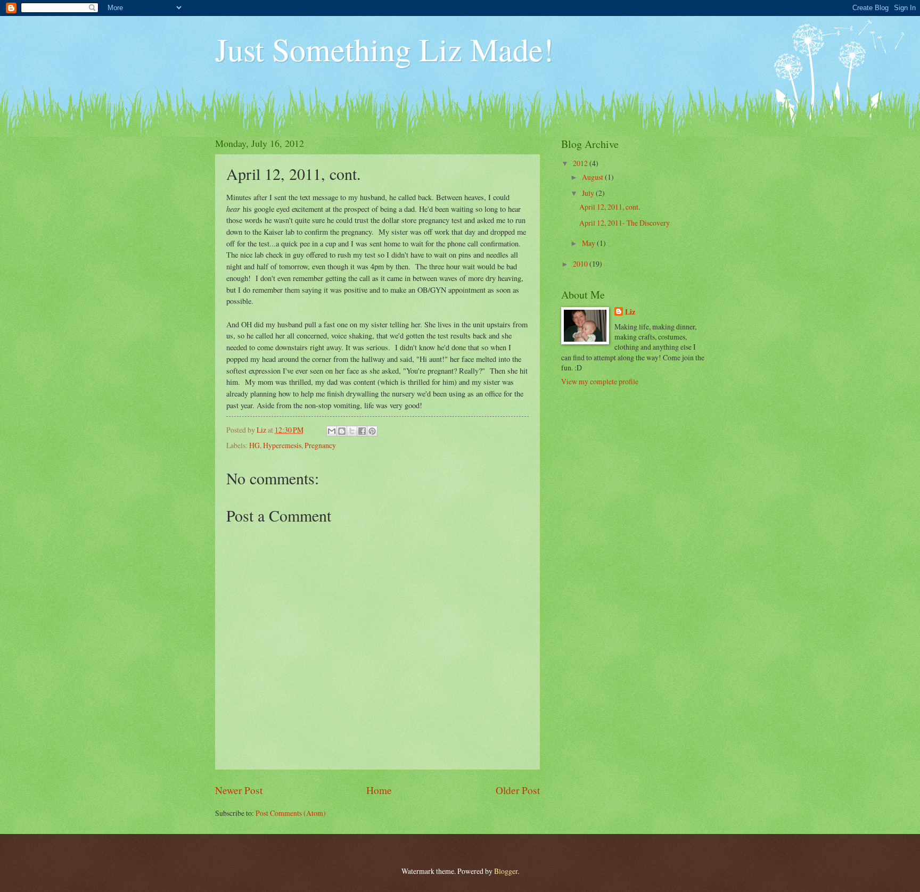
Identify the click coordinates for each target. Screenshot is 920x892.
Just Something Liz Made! (384, 49)
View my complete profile (599, 381)
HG (254, 445)
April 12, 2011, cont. (609, 207)
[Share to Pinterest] (372, 431)
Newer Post (238, 790)
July (589, 193)
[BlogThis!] (341, 431)
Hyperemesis (282, 445)
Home (379, 790)
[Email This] (331, 431)
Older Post (518, 790)
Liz (630, 312)
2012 (581, 163)
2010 (581, 264)
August (593, 177)
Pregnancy (320, 445)
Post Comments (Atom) (291, 813)
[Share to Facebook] (362, 431)
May (589, 243)
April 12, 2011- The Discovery (624, 223)
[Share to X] (352, 431)
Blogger (506, 871)
